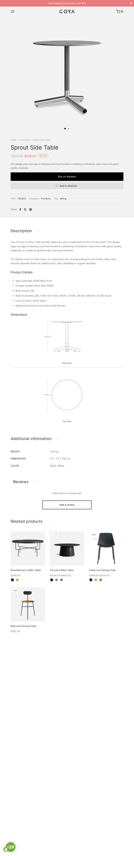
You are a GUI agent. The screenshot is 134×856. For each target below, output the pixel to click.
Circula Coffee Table (62, 570)
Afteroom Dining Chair (23, 626)
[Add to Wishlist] (20, 558)
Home (14, 140)
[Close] (131, 3)
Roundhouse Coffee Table (26, 570)
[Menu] (13, 11)
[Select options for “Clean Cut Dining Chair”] (106, 558)
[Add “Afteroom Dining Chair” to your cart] (28, 614)
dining (63, 198)
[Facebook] (20, 209)
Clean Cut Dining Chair (102, 570)
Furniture (24, 140)
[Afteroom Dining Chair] (28, 604)
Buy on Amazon (67, 176)
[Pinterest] (30, 209)
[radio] (12, 580)
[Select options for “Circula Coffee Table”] (67, 558)
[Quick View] (35, 558)
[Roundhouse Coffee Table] (28, 548)
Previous (14, 77)
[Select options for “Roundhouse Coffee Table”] (28, 558)
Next (120, 77)
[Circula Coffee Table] (67, 548)
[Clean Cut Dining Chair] (106, 548)
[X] (25, 209)
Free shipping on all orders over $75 (67, 3)
